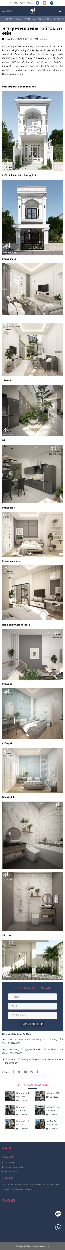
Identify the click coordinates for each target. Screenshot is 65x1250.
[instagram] (51, 2)
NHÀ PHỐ (44, 18)
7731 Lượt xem (40, 39)
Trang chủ (7, 18)
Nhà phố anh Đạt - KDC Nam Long (23, 1095)
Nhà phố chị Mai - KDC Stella (22, 1123)
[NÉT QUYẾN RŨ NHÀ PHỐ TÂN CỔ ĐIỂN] (32, 11)
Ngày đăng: (10, 39)
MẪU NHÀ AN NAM (26, 18)
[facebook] (37, 2)
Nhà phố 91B (53, 1093)
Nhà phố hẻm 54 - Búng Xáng (53, 1109)
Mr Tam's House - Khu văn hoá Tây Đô (52, 1123)
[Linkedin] (25, 1072)
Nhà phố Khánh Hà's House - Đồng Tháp (23, 1109)
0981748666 (27, 2)
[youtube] (44, 2)
